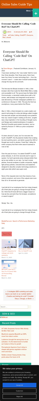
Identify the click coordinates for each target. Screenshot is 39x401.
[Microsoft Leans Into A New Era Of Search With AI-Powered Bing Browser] (9, 264)
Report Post (7, 234)
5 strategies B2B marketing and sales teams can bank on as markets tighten (19, 292)
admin (9, 32)
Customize (19, 391)
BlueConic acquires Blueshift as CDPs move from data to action (14, 335)
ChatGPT (23, 35)
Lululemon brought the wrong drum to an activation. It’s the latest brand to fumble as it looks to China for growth (15, 341)
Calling (17, 35)
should (8, 37)
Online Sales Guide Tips (17, 4)
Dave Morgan (8, 68)
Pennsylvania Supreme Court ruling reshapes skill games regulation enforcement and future (14, 349)
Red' (4, 37)
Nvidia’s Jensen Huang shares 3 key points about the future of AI (13, 356)
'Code (12, 35)
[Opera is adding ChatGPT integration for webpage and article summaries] (9, 243)
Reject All (19, 396)
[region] (19, 383)
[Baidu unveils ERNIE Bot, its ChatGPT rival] (26, 243)
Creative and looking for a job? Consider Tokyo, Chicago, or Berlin (20, 297)
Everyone (30, 35)
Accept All (19, 385)
